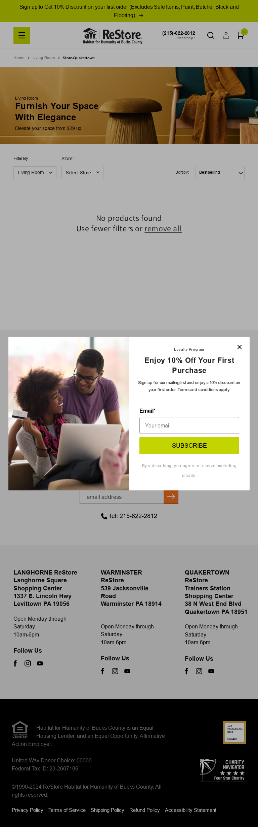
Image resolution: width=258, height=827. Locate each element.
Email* (147, 411)
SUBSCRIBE (189, 445)
